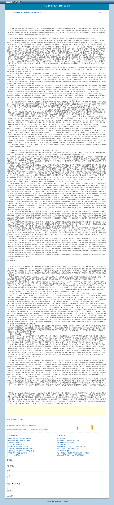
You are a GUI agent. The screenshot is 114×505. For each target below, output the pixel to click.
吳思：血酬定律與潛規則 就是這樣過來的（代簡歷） (73, 453)
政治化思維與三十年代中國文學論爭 (24, 425)
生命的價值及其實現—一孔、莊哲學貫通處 (70, 455)
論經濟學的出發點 (14, 442)
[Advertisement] (39, 20)
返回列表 (10, 496)
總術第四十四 (61, 438)
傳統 (104, 12)
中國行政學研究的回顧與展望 (17, 453)
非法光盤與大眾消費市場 (16, 444)
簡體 (99, 12)
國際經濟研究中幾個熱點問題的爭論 (68, 440)
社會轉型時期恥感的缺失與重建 (18, 447)
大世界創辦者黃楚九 (63, 451)
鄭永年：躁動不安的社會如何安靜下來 (69, 449)
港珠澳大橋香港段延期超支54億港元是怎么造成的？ (73, 447)
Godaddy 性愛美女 (14, 455)
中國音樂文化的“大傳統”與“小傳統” (19, 440)
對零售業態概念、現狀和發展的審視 (19, 438)
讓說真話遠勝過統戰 (63, 444)
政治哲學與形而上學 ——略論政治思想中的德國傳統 (31, 429)
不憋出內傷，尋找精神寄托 (65, 442)
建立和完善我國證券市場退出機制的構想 (21, 451)
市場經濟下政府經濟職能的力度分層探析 (21, 449)
